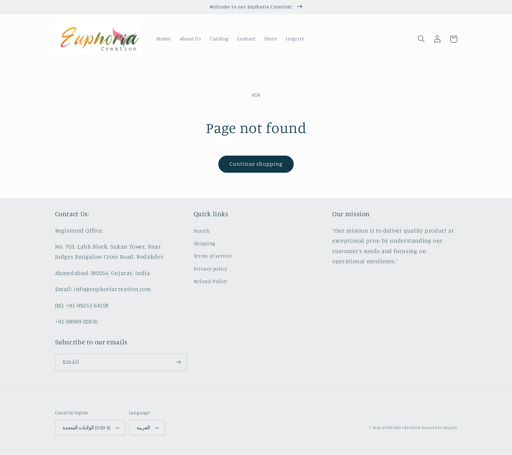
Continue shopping (256, 163)
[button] (421, 39)
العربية (143, 427)
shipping (204, 243)
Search (202, 231)
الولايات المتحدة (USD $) (87, 427)
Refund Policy (210, 281)
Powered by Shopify (439, 427)
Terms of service (213, 256)
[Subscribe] (178, 362)
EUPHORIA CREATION (401, 427)
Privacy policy (210, 269)
